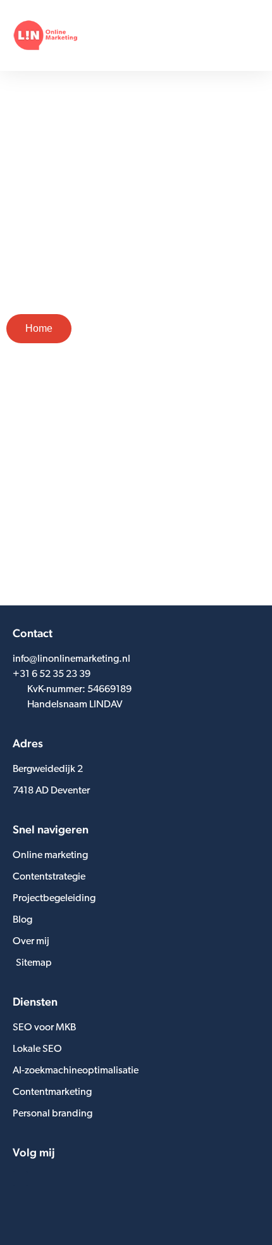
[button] (250, 35)
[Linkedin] (20, 1178)
